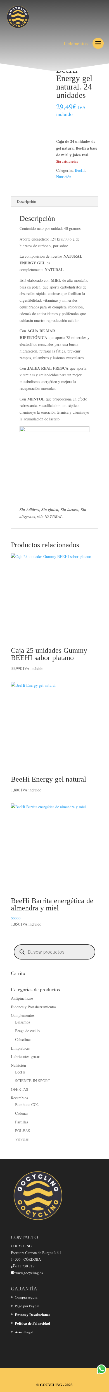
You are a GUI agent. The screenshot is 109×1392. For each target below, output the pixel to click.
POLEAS (22, 1130)
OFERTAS (19, 1089)
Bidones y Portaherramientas (33, 1006)
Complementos (22, 1015)
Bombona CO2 (27, 1104)
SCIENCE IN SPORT (32, 1080)
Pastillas (21, 1122)
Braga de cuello (27, 1030)
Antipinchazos (22, 998)
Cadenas (21, 1113)
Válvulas (22, 1139)
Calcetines (23, 1039)
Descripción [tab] (26, 201)
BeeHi (80, 170)
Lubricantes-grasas (25, 1056)
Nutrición (63, 176)
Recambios (19, 1097)
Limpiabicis (20, 1048)
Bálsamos (22, 1022)
